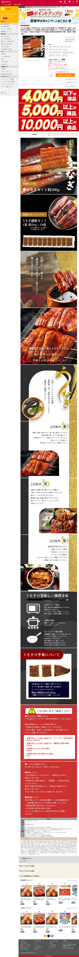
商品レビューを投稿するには (71, 86)
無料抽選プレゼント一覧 (6, 31)
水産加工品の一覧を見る (72, 82)
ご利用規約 (3, 69)
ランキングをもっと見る (72, 880)
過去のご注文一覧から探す (6, 44)
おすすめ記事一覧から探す (6, 49)
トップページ (21, 7)
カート (35, 942)
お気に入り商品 (23, 942)
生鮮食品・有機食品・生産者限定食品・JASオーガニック (45, 7)
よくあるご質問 (4, 61)
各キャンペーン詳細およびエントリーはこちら (58, 65)
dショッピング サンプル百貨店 (7, 78)
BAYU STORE (23, 860)
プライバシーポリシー (5, 71)
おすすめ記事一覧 (37, 940)
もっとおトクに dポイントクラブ (8, 84)
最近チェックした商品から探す (7, 41)
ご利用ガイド (3, 53)
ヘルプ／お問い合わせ (5, 56)
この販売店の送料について (69, 41)
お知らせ (3, 59)
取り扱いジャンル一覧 (25, 946)
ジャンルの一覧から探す (6, 38)
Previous (21, 889)
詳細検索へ (3, 21)
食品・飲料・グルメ (29, 7)
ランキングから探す (5, 46)
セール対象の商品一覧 (5, 26)
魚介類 (58, 7)
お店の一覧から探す (5, 36)
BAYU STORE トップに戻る (71, 79)
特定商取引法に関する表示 (6, 74)
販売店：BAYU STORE (70, 39)
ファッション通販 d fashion (6, 86)
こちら (34, 952)
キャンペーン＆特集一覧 (6, 28)
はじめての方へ (4, 64)
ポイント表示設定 (37, 946)
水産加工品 (64, 7)
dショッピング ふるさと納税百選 (8, 81)
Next (76, 889)
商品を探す (22, 940)
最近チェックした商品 (25, 944)
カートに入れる (65, 75)
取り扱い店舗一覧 (24, 948)
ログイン (5, 92)
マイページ (36, 944)
